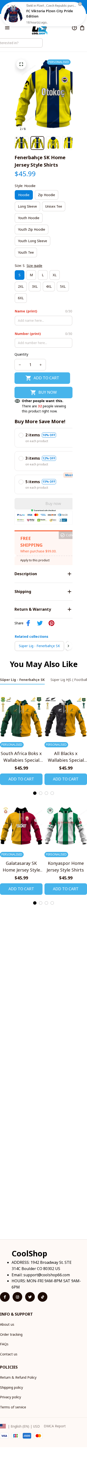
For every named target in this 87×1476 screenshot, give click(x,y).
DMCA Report (55, 1426)
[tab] (34, 793)
